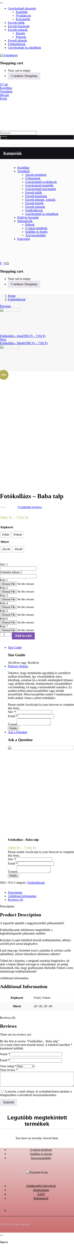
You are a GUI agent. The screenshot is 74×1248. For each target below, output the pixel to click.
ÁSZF (41, 1194)
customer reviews (30, 507)
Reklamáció (41, 1198)
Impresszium (41, 1190)
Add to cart (23, 635)
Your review (9, 1070)
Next (3, 339)
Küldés (13, 728)
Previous (5, 306)
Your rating (8, 1066)
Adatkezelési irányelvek (41, 1185)
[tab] (41, 892)
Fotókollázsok (16, 299)
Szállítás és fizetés (41, 1153)
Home (12, 295)
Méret (5, 542)
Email (13, 716)
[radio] (6, 535)
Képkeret (7, 527)
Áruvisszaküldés (41, 1158)
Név (12, 712)
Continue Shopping (24, 76)
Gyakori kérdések (41, 1149)
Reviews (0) (15, 899)
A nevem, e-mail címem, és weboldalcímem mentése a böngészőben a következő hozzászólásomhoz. (36, 1093)
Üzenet (12, 724)
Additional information (22, 896)
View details (7, 484)
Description (15, 892)
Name (5, 1054)
